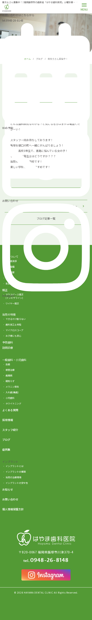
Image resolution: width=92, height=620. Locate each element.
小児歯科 (10, 398)
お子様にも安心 (13, 335)
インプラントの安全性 (17, 483)
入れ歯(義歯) (12, 392)
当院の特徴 (9, 314)
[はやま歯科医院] (6, 8)
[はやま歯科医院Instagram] (46, 575)
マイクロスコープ (14, 330)
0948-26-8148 (12, 20)
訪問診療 (7, 347)
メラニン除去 (12, 386)
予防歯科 (7, 342)
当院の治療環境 (13, 477)
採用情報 (7, 420)
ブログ (6, 439)
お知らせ (7, 489)
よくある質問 (10, 410)
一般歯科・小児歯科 (14, 360)
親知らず (10, 381)
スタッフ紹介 (10, 430)
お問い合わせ (10, 499)
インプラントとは (14, 466)
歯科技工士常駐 (13, 324)
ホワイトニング (13, 403)
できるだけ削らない (16, 319)
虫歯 (8, 364)
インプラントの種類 (16, 471)
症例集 (6, 449)
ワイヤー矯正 (12, 303)
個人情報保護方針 (13, 509)
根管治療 (10, 369)
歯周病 (9, 375)
